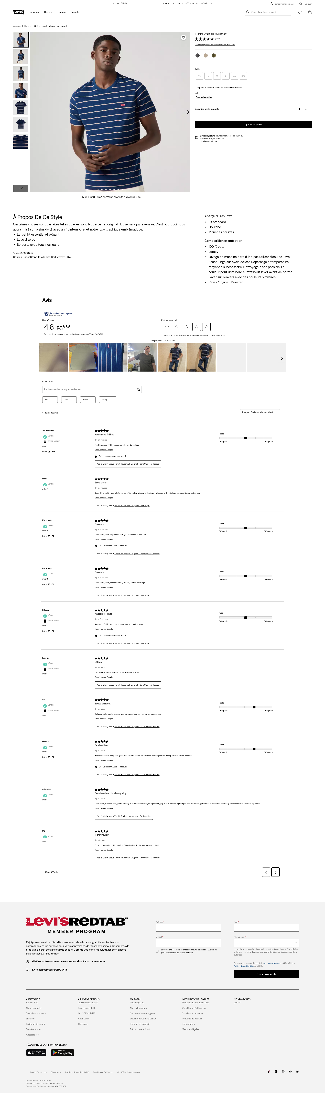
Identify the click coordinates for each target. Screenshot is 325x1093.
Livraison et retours (208, 141)
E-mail (159, 937)
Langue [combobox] (105, 399)
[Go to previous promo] (114, 3)
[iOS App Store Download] (36, 1052)
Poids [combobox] (85, 399)
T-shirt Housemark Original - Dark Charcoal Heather (136, 464)
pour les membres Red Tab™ (215, 44)
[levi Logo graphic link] (19, 11)
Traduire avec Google (104, 449)
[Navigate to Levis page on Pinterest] (276, 1072)
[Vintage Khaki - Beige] (206, 55)
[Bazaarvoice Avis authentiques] (59, 314)
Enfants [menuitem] (75, 12)
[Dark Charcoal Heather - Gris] (198, 55)
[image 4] (110, 189)
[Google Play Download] (62, 1052)
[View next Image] (188, 112)
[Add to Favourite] (183, 37)
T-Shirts (36, 26)
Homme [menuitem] (48, 12)
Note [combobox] (47, 399)
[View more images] (20, 188)
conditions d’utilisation (272, 963)
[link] (56, 1072)
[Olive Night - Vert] (214, 55)
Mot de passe (240, 937)
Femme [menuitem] (62, 12)
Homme (28, 26)
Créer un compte (266, 973)
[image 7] (122, 189)
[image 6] (118, 189)
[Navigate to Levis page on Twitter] (297, 1072)
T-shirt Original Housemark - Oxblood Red (132, 816)
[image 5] (114, 189)
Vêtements (18, 26)
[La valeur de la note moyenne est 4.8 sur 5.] (205, 39)
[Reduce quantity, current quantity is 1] (292, 109)
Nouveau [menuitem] (34, 12)
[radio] (199, 76)
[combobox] (263, 412)
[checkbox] (158, 951)
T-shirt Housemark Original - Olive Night (131, 505)
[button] (203, 97)
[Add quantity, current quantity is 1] (305, 109)
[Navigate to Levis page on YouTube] (290, 1072)
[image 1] (98, 189)
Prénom (160, 922)
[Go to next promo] (211, 3)
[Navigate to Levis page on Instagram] (283, 1072)
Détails (124, 3)
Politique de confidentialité (244, 966)
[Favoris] (299, 12)
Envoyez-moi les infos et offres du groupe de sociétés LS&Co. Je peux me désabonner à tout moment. (189, 951)
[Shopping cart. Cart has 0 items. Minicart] (310, 12)
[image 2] (102, 189)
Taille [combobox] (66, 399)
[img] (296, 942)
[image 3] (106, 189)
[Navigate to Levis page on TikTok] (268, 1072)
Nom (236, 922)
